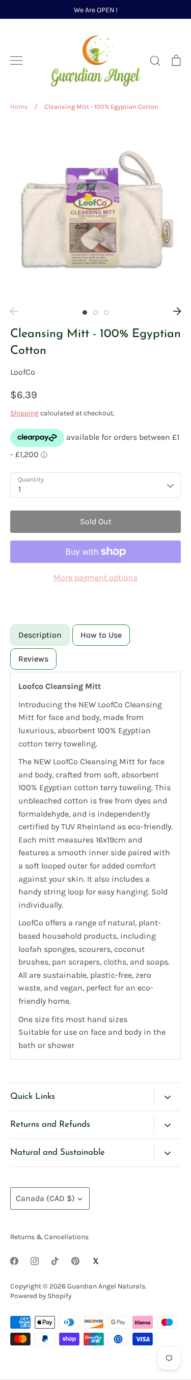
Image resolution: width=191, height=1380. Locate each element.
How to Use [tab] (101, 635)
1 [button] (85, 312)
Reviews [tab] (33, 659)
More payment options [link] (95, 577)
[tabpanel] (95, 866)
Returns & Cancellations (49, 1237)
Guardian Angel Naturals (106, 1286)
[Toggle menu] (16, 60)
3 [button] (106, 312)
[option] (95, 212)
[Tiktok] (55, 1261)
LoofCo (22, 372)
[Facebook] (14, 1261)
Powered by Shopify (40, 1296)
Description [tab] (40, 635)
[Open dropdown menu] (167, 1097)
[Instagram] (34, 1261)
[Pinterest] (75, 1261)
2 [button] (95, 312)
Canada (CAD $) (45, 1198)
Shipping (24, 413)
